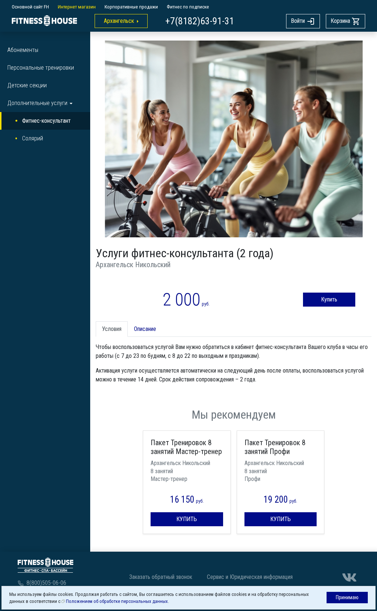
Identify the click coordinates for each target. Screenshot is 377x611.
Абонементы (22, 49)
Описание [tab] (145, 328)
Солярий (32, 138)
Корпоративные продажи (131, 7)
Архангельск (119, 20)
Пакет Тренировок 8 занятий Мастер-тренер (186, 447)
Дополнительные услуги (37, 103)
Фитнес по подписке (188, 7)
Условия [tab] (111, 328)
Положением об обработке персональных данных (117, 601)
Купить (329, 299)
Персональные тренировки (40, 67)
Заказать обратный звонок (160, 576)
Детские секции (27, 85)
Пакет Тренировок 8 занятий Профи (275, 447)
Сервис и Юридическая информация (250, 576)
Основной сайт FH (30, 7)
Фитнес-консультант (46, 120)
